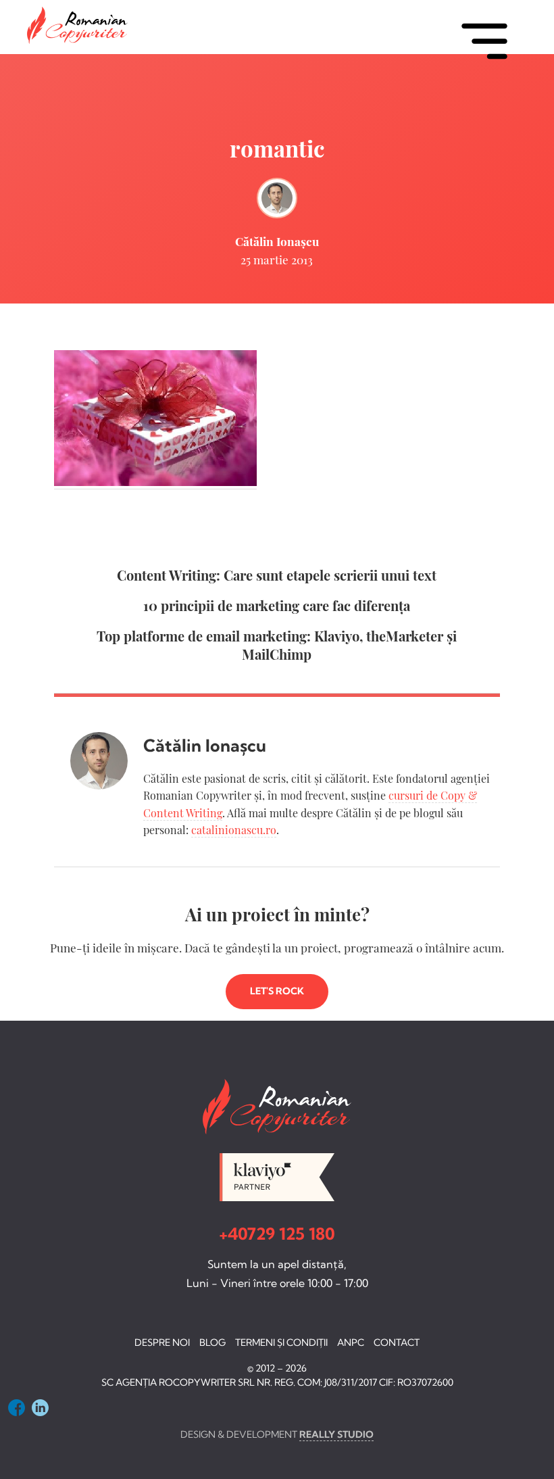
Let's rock (277, 991)
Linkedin (40, 1407)
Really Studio (336, 1434)
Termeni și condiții (281, 1342)
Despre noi (162, 1342)
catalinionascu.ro (233, 830)
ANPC (350, 1342)
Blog (212, 1342)
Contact (397, 1342)
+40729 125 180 (277, 1233)
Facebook (16, 1407)
